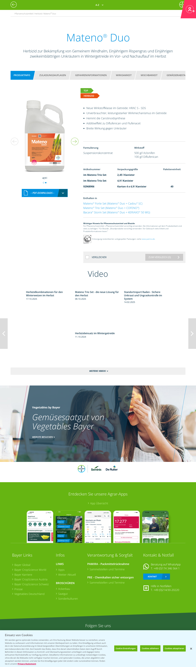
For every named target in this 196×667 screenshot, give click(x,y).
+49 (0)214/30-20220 (166, 590)
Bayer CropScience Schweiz (31, 584)
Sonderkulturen (68, 598)
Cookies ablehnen (150, 648)
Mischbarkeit (149, 75)
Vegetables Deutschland (29, 594)
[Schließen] (191, 648)
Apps (61, 570)
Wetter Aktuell (67, 574)
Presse (18, 589)
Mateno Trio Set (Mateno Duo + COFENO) (111, 208)
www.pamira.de (148, 239)
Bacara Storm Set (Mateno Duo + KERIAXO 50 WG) (116, 212)
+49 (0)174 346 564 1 (167, 568)
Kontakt (152, 576)
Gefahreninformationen (91, 75)
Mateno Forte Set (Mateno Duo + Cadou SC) (112, 203)
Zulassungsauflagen (52, 75)
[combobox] (45, 193)
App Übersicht (99, 503)
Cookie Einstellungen (126, 648)
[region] (98, 648)
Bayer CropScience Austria (30, 579)
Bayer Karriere (23, 574)
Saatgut (63, 594)
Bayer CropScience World (30, 570)
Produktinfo (22, 75)
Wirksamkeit (124, 75)
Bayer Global (22, 565)
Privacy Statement (27, 663)
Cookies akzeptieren (174, 648)
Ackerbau (64, 589)
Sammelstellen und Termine (107, 569)
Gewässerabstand (178, 75)
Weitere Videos (97, 371)
